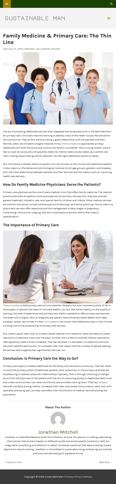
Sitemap (87, 476)
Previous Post (12, 462)
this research (52, 321)
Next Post (106, 462)
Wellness (30, 48)
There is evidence (12, 305)
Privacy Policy (73, 476)
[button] (111, 3)
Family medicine (71, 143)
